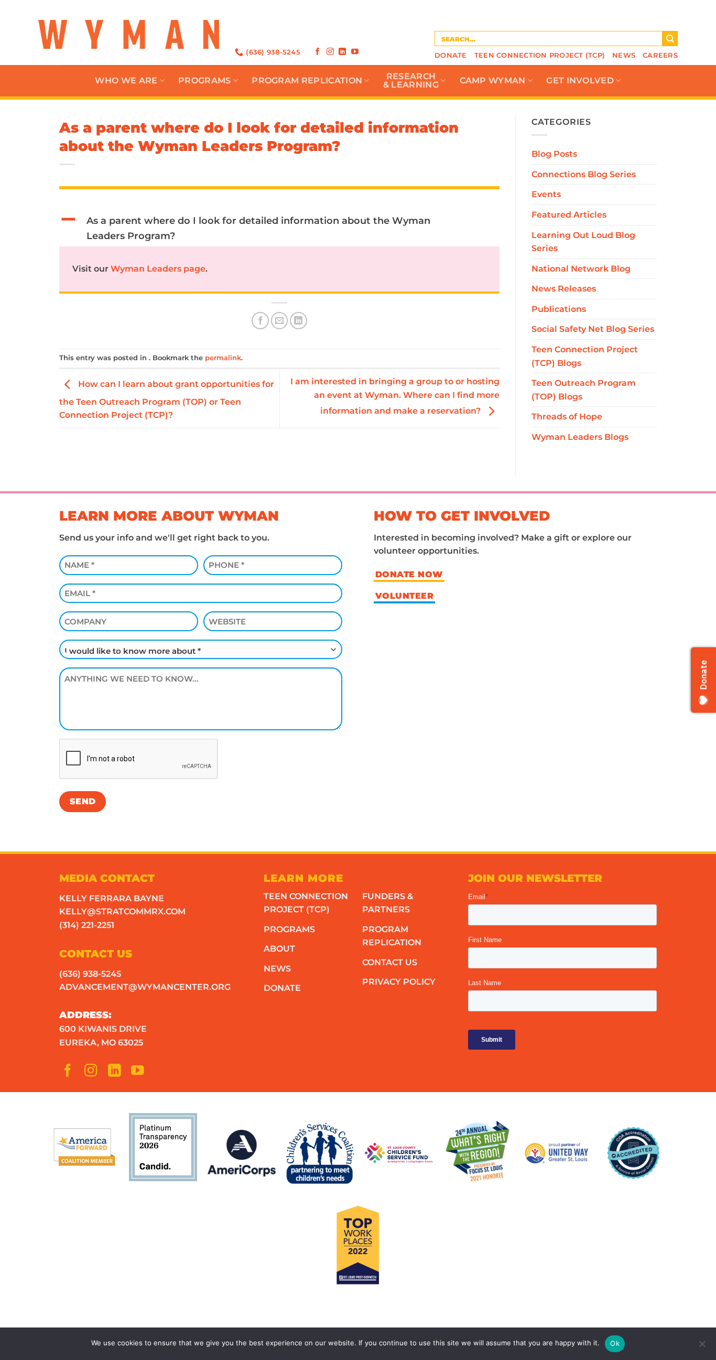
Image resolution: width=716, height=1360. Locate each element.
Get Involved (580, 80)
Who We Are (126, 80)
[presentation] (139, 759)
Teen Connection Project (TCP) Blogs (584, 356)
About (279, 949)
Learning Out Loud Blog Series (583, 242)
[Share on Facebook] (260, 320)
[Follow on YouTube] (355, 51)
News (623, 55)
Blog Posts (554, 154)
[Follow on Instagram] (330, 51)
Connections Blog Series (583, 174)
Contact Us (389, 962)
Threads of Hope (566, 417)
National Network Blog (581, 269)
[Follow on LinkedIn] (342, 51)
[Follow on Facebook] (317, 51)
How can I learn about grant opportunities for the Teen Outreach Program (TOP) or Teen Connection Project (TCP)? (166, 400)
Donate (451, 55)
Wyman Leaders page (158, 269)
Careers (660, 55)
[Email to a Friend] (279, 320)
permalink (223, 358)
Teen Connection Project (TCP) (539, 55)
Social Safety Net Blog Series (592, 329)
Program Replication (307, 80)
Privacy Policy (399, 982)
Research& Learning (411, 80)
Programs (204, 80)
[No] (702, 1347)
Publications (558, 309)
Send (83, 801)
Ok (615, 1343)
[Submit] (670, 38)
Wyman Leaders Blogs (579, 437)
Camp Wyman (493, 80)
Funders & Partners (387, 903)
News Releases (563, 289)
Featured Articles (568, 215)
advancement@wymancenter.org (145, 987)
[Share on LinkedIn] (298, 320)
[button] (279, 228)
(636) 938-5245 (90, 974)
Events (546, 194)
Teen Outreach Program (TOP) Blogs (583, 390)
